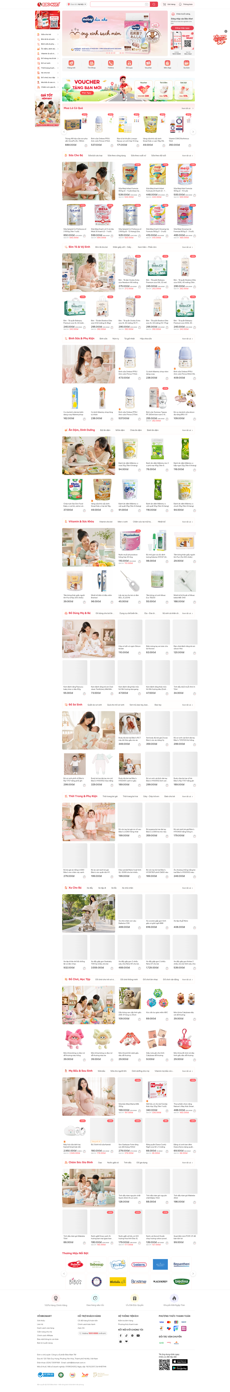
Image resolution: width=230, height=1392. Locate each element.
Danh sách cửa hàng (45, 1328)
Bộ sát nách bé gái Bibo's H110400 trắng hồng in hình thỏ (184, 831)
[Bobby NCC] (115, 33)
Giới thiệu (41, 1320)
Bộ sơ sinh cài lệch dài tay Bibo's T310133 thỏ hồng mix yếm (184, 740)
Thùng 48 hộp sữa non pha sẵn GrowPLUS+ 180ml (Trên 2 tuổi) (76, 140)
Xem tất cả (186, 108)
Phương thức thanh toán (128, 1324)
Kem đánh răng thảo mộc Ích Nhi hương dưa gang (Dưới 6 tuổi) (129, 689)
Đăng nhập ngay (182, 28)
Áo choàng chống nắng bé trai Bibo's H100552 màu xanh (184, 872)
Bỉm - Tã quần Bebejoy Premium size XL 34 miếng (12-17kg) (74, 322)
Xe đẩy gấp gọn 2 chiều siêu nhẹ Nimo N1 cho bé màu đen (129, 963)
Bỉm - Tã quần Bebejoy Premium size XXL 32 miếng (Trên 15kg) (157, 282)
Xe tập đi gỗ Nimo (181, 921)
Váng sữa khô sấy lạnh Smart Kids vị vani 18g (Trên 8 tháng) (154, 140)
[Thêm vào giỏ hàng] (86, 145)
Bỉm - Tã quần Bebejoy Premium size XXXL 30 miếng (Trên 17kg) (183, 322)
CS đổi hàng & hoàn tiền (88, 1320)
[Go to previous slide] (64, 132)
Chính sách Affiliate (45, 1335)
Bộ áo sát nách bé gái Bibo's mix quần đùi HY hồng (100, 872)
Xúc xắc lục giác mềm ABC (157, 1012)
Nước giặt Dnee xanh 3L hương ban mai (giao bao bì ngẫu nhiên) (102, 1238)
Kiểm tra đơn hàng (125, 1320)
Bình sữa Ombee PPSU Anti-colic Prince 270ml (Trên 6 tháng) (100, 140)
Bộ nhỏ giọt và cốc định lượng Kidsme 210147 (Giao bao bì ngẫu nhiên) (157, 557)
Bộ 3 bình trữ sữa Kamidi (101, 1144)
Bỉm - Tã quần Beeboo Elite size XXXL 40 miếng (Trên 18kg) (185, 282)
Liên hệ (40, 1324)
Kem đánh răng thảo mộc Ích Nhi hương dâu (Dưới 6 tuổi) (157, 689)
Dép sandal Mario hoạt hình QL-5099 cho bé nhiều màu (130, 872)
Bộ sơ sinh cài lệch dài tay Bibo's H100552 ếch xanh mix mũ (157, 780)
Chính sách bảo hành (86, 1324)
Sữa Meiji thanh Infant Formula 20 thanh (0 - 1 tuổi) (155, 190)
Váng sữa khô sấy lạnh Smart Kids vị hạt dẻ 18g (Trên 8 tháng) (100, 506)
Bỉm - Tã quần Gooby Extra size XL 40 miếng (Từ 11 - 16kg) (129, 322)
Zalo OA (81, 1328)
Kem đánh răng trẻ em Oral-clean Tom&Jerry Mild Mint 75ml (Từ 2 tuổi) (102, 689)
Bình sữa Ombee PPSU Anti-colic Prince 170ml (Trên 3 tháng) (128, 373)
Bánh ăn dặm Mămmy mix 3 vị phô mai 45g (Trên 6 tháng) (157, 465)
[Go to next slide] (193, 132)
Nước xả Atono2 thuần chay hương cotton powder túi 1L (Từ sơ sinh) (157, 1238)
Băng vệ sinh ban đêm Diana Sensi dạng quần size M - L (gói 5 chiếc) (183, 1146)
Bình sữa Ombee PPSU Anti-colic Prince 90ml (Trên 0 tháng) (185, 373)
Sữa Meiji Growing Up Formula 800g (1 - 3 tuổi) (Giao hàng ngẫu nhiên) (184, 231)
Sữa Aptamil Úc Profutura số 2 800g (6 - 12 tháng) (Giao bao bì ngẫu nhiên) (130, 231)
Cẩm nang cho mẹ (44, 1332)
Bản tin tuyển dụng (45, 1343)
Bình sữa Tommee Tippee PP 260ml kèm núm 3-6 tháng (156, 414)
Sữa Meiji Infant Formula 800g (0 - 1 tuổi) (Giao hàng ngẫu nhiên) (130, 190)
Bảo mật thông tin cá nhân (48, 1339)
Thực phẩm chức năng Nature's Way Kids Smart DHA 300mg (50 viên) (184, 1106)
